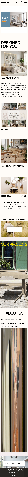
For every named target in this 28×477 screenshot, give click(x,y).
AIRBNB (4, 129)
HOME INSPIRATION (10, 78)
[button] (2, 19)
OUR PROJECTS (14, 244)
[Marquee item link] (16, 196)
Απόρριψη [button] (26, 472)
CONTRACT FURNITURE (13, 166)
